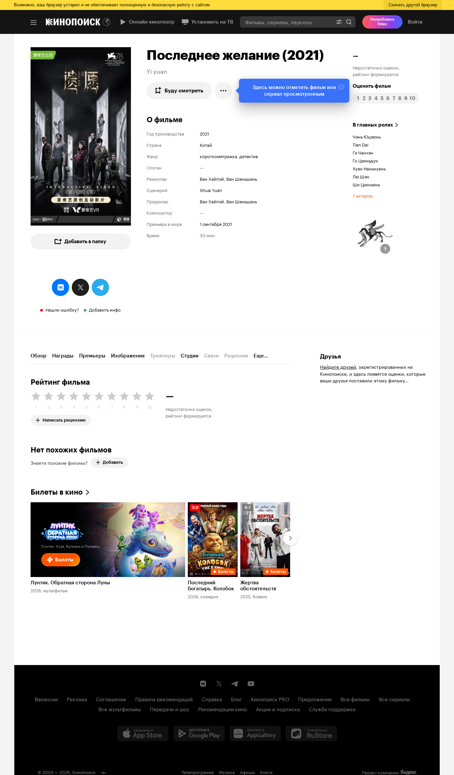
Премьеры (92, 356)
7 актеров (363, 195)
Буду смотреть (184, 90)
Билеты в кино (57, 492)
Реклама (77, 699)
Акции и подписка (278, 709)
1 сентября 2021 (216, 223)
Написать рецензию (64, 419)
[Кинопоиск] (73, 22)
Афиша (247, 771)
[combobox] (286, 21)
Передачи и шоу (169, 709)
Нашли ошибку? (62, 309)
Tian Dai (360, 144)
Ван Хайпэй (212, 178)
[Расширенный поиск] (339, 21)
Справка (212, 699)
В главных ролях (373, 125)
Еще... (261, 356)
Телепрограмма (197, 771)
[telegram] (100, 287)
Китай (206, 144)
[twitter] (80, 287)
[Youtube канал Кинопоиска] (251, 684)
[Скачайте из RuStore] (311, 733)
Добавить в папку (85, 241)
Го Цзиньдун (365, 160)
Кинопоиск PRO (270, 699)
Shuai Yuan (211, 189)
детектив (248, 155)
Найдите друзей (338, 366)
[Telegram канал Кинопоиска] (235, 684)
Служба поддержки (332, 709)
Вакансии (46, 699)
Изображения (128, 356)
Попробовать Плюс (382, 21)
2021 (204, 133)
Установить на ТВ (212, 22)
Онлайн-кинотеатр (151, 22)
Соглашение (111, 699)
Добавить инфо (105, 309)
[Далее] (290, 538)
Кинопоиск (84, 771)
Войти (415, 22)
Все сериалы (394, 699)
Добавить (113, 462)
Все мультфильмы (119, 709)
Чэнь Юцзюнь (367, 136)
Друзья (330, 356)
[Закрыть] (341, 87)
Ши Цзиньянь (366, 184)
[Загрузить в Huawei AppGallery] (255, 733)
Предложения (315, 699)
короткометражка (218, 155)
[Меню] (34, 23)
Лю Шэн (361, 176)
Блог (236, 699)
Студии (189, 356)
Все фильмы (355, 699)
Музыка (227, 771)
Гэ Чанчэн (363, 152)
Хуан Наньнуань (369, 168)
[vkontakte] (60, 287)
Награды (62, 356)
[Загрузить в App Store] (143, 733)
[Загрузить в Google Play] (199, 733)
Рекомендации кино (222, 709)
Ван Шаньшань (241, 178)
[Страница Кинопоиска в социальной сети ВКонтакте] (203, 684)
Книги (266, 771)
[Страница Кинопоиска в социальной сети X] (219, 684)
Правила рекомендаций (164, 699)
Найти (349, 21)
